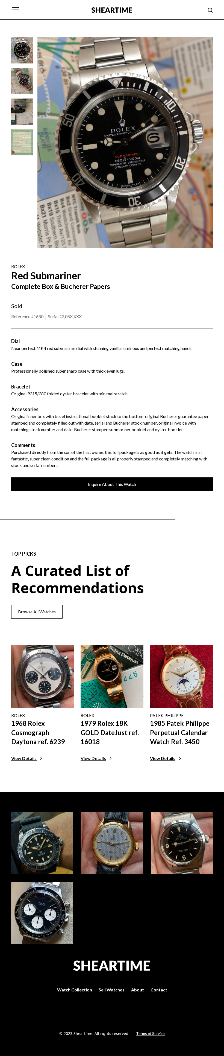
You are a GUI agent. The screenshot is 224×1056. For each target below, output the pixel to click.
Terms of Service (150, 1033)
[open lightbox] (22, 50)
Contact (159, 989)
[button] (48, 9)
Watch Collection (74, 989)
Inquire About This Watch (112, 484)
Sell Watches (112, 989)
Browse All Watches (37, 611)
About (137, 989)
